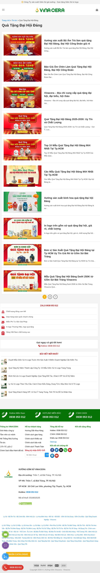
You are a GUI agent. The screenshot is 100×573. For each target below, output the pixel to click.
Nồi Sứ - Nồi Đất (54, 516)
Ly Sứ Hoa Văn (27, 525)
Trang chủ (6, 20)
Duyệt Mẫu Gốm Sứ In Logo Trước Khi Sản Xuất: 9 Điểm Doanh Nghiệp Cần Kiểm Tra (43, 360)
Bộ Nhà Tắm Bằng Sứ (55, 538)
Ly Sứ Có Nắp (16, 525)
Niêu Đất (18, 538)
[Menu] (3, 10)
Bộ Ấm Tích (81, 525)
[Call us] (65, 450)
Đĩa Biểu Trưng (11, 541)
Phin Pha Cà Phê (55, 525)
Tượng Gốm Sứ (27, 538)
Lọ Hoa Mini (79, 535)
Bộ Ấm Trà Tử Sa (57, 528)
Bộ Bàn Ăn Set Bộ (55, 532)
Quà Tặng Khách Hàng (90, 541)
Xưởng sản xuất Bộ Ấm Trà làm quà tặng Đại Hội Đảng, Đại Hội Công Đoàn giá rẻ (67, 42)
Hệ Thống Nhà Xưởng (9, 439)
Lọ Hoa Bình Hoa (42, 516)
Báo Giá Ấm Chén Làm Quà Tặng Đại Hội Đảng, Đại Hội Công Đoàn (68, 68)
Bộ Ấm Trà (11, 516)
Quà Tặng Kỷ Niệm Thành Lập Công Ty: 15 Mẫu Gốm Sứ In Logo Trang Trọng (40, 368)
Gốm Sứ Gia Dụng (67, 516)
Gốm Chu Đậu (79, 516)
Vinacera (53, 520)
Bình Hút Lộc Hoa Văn (16, 535)
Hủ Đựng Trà (82, 528)
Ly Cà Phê (45, 525)
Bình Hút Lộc (30, 516)
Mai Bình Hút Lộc (60, 535)
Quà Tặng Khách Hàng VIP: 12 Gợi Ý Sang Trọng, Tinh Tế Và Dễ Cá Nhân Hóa (40, 392)
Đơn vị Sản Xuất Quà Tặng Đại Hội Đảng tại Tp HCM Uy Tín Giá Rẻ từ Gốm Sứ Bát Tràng (69, 253)
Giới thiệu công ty (7, 430)
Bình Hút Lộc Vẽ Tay (31, 535)
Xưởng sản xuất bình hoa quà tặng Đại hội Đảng (68, 199)
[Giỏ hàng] (97, 9)
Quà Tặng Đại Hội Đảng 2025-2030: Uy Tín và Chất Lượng (68, 121)
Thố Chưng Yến (82, 532)
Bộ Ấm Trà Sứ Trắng (43, 528)
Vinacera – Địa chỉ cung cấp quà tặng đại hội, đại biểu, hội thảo (68, 94)
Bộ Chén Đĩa (21, 516)
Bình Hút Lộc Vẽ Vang (46, 535)
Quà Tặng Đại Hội (44, 541)
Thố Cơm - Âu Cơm (26, 532)
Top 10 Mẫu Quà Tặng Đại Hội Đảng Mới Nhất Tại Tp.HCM (67, 147)
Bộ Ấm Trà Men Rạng (13, 528)
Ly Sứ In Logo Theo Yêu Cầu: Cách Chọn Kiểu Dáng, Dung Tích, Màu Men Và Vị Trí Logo (44, 384)
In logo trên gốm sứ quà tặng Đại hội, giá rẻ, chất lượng (68, 227)
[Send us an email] (61, 450)
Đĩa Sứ (16, 532)
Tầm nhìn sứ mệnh (7, 435)
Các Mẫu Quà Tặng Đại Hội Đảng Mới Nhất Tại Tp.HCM (68, 173)
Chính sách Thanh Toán (34, 446)
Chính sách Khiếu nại (33, 439)
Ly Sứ (5, 516)
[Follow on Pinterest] (70, 450)
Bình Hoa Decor (89, 535)
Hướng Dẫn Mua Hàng (34, 430)
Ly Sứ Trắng (6, 525)
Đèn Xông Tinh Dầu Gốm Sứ (27, 541)
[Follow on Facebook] (52, 450)
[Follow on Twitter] (57, 450)
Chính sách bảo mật (33, 442)
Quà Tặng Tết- (22, 544)
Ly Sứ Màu (36, 525)
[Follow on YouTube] (57, 456)
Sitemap (53, 442)
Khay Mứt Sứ (68, 538)
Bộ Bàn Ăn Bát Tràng (41, 532)
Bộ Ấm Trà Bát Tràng (69, 525)
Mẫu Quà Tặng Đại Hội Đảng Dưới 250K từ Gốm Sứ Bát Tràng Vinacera (68, 278)
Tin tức (14, 20)
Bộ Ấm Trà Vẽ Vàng (70, 528)
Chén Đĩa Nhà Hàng (68, 532)
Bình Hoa (70, 535)
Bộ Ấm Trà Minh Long (28, 528)
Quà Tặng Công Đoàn (58, 541)
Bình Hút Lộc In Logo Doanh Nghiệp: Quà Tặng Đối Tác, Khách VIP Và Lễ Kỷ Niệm (42, 376)
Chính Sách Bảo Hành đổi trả (11, 450)
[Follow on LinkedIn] (52, 456)
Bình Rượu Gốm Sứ (40, 538)
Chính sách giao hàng (33, 435)
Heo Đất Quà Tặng (80, 538)
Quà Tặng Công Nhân (74, 541)
